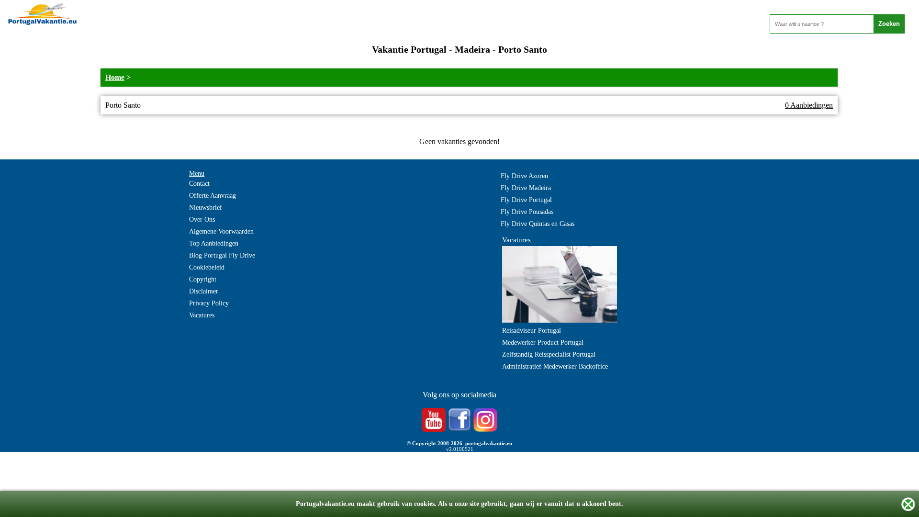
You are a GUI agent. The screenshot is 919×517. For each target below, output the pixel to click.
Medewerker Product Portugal (542, 342)
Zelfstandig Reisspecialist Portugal (548, 354)
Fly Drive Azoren (524, 176)
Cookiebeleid (206, 267)
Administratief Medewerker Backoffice (555, 366)
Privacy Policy (209, 303)
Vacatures (201, 315)
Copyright (202, 279)
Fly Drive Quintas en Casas (537, 223)
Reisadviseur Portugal (531, 330)
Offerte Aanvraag (212, 195)
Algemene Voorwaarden (221, 231)
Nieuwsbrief (205, 207)
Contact (199, 183)
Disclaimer (203, 291)
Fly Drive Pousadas (527, 211)
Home (114, 77)
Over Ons (202, 219)
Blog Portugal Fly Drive (222, 255)
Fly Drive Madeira (526, 187)
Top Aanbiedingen (213, 243)
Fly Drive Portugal (526, 199)
